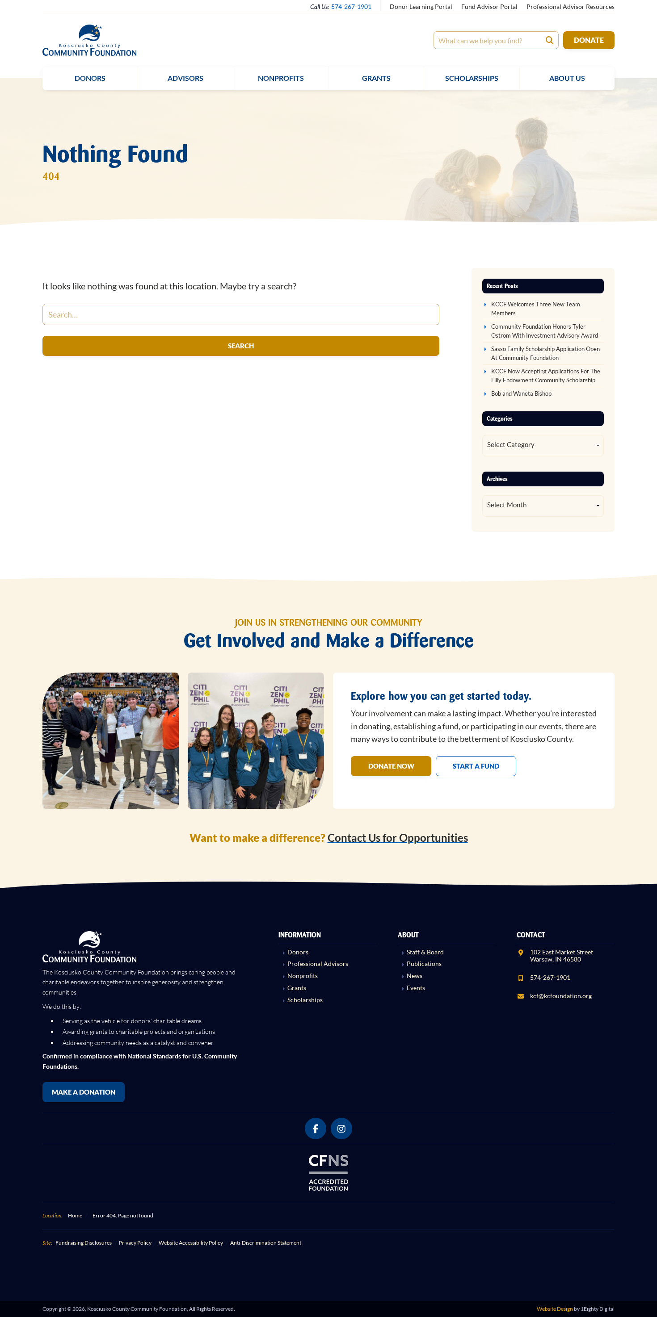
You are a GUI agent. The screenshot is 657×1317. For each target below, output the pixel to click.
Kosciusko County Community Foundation (89, 40)
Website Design (555, 1308)
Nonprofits (281, 78)
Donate (589, 40)
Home (75, 1215)
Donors (90, 78)
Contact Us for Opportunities (398, 837)
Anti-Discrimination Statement (265, 1242)
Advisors (185, 78)
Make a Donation (83, 1092)
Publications (424, 963)
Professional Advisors (317, 963)
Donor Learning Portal (421, 6)
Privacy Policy (135, 1242)
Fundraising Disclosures (83, 1242)
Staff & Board (425, 952)
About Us (567, 78)
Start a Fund (476, 766)
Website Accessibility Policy (191, 1242)
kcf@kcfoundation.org (561, 995)
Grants (376, 78)
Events (416, 987)
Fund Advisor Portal (489, 6)
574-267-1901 (351, 6)
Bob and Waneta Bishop (521, 393)
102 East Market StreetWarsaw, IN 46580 (561, 955)
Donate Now (391, 766)
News (414, 975)
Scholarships (471, 78)
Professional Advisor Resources (570, 6)
